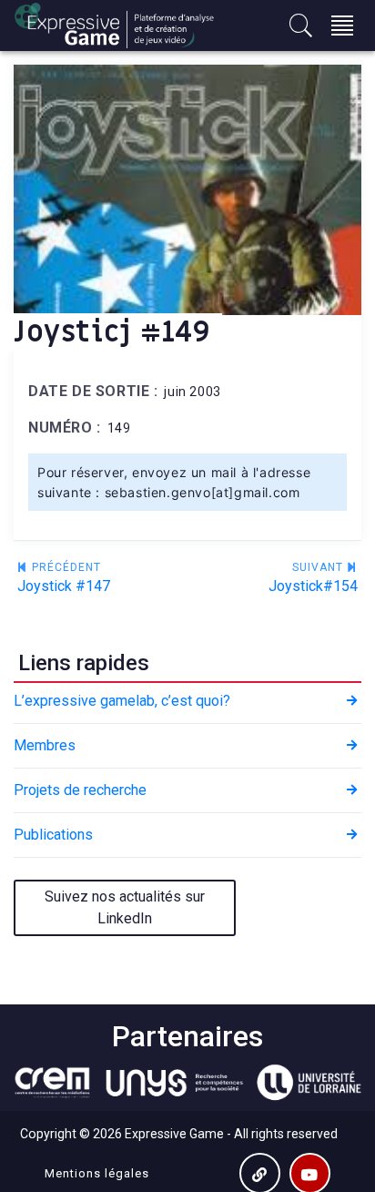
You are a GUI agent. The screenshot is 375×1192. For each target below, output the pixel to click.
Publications (53, 834)
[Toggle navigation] (342, 25)
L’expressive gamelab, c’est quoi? (122, 700)
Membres (45, 745)
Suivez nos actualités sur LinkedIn (125, 907)
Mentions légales (97, 1173)
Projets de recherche (80, 790)
